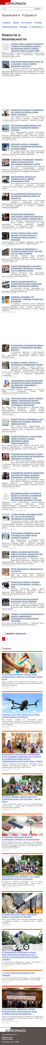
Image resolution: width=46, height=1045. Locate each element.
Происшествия (9, 27)
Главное (6, 22)
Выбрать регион (7, 1039)
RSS (17, 1042)
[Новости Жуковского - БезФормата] (13, 3)
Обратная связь (7, 1037)
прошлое (20, 633)
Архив (16, 22)
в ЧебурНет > (37, 27)
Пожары (23, 27)
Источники (26, 22)
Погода (38, 22)
